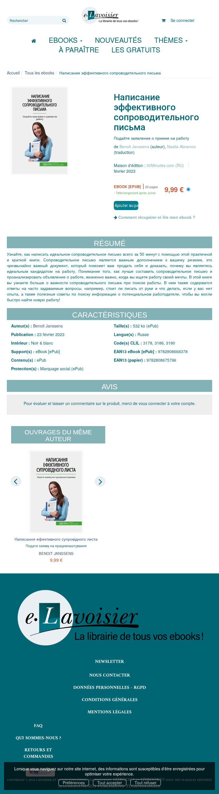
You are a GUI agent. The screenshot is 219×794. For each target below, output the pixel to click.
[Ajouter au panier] (126, 205)
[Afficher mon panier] (163, 20)
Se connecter (182, 20)
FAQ (38, 726)
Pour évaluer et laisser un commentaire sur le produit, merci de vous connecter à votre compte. (110, 403)
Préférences (74, 782)
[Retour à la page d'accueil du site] (109, 15)
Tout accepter (109, 782)
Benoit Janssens (134, 146)
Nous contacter (109, 675)
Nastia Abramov (181, 146)
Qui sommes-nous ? (38, 738)
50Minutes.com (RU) (165, 165)
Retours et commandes (38, 753)
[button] (39, 131)
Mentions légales (109, 712)
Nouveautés (118, 40)
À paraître (79, 49)
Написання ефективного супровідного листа (56, 539)
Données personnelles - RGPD (109, 688)
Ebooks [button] (64, 40)
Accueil (13, 73)
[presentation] (16, 481)
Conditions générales (109, 700)
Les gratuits (135, 49)
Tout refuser (146, 782)
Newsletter (109, 662)
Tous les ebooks (39, 73)
